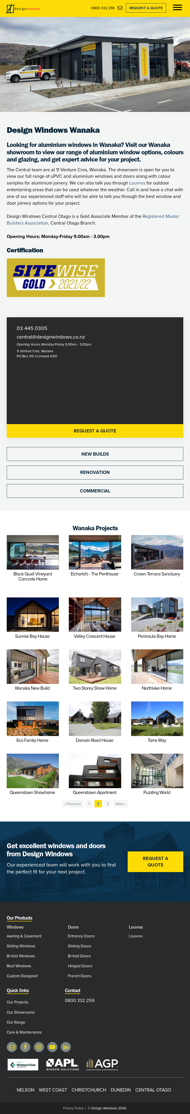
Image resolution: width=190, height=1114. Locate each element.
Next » (121, 803)
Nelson (25, 1089)
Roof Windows (19, 966)
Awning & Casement (24, 936)
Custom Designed (22, 976)
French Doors (79, 976)
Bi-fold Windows (21, 956)
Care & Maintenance (24, 1032)
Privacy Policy (73, 1108)
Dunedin (121, 1089)
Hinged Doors (80, 966)
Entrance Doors (81, 936)
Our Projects (17, 1002)
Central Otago (153, 1089)
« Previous (72, 803)
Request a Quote (146, 8)
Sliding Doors (79, 946)
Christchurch (89, 1089)
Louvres (137, 182)
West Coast (53, 1089)
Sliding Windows (21, 946)
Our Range (16, 1022)
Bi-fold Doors (79, 956)
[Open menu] (177, 7)
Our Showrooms (21, 1012)
